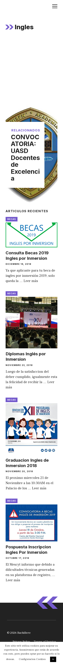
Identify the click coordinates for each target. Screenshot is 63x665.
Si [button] (53, 659)
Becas (11, 219)
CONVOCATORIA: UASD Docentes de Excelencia (25, 157)
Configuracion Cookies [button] (32, 659)
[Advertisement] (31, 71)
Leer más (30, 281)
